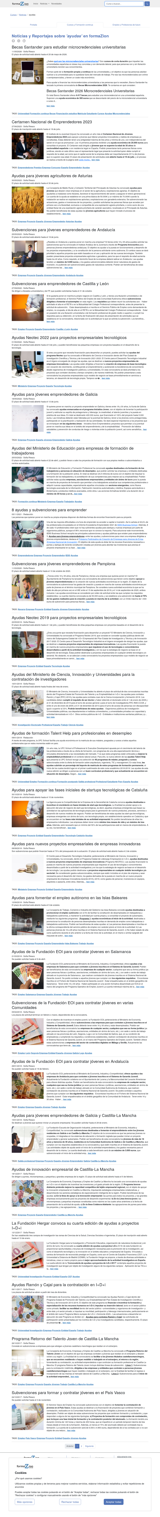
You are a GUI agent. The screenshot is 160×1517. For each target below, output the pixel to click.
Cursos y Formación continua (80, 24)
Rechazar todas (70, 1502)
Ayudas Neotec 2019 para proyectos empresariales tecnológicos (69, 617)
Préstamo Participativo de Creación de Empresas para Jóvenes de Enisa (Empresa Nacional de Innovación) (95, 540)
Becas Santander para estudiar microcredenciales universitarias (69, 47)
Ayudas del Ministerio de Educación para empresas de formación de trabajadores (73, 450)
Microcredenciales (121, 113)
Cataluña (80, 835)
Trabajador (69, 501)
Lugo (81, 1053)
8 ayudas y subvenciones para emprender (49, 509)
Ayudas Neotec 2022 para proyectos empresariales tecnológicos (69, 337)
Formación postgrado (67, 781)
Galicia (69, 439)
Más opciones (24, 1502)
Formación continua (39, 113)
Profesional (47, 724)
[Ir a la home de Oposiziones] (20, 3)
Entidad (47, 609)
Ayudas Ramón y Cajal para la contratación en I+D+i (59, 1284)
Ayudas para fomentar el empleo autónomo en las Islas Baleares (69, 897)
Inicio (35, 3)
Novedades (56, 3)
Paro (120, 781)
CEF (70, 1276)
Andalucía (71, 275)
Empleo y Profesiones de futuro (126, 24)
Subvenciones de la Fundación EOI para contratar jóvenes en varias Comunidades (72, 1005)
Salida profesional (87, 781)
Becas (53, 113)
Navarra (21, 609)
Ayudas (108, 113)
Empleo (21, 329)
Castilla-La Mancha (99, 1161)
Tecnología (59, 386)
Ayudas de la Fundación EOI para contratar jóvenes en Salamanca (71, 951)
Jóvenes (48, 221)
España (64, 167)
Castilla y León (63, 329)
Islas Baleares (71, 943)
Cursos (100, 113)
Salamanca (31, 994)
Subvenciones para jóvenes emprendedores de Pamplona (63, 563)
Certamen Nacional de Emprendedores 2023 (52, 121)
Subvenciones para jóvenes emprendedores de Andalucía (63, 229)
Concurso (56, 167)
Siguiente (89, 1446)
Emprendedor (75, 167)
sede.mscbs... (85, 159)
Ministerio (22, 386)
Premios (38, 167)
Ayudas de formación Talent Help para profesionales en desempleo (72, 733)
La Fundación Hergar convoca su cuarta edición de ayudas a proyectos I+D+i (75, 1225)
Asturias (70, 221)
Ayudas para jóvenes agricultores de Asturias (52, 175)
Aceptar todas (113, 1502)
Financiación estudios (66, 113)
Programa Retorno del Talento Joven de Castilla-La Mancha (65, 1338)
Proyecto (31, 221)
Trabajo (64, 724)
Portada (33, 24)
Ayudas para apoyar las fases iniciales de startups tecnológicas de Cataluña (80, 790)
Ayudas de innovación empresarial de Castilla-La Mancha (63, 1169)
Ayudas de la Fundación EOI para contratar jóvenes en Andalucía (70, 1061)
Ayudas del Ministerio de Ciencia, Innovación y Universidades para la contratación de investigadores (73, 676)
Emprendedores (25, 167)
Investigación (24, 724)
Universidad (23, 113)
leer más (51, 105)
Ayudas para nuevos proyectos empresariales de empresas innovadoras (76, 843)
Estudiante (92, 113)
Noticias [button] (44, 3)
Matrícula (82, 113)
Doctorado (36, 724)
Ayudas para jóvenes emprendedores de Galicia (55, 394)
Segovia (35, 1053)
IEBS (68, 555)
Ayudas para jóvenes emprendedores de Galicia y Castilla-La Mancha (74, 1115)
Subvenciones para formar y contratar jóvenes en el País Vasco (68, 1392)
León (28, 1053)
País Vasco (31, 1438)
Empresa (46, 167)
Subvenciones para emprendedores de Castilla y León (60, 283)
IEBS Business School (127, 524)
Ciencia (72, 724)
